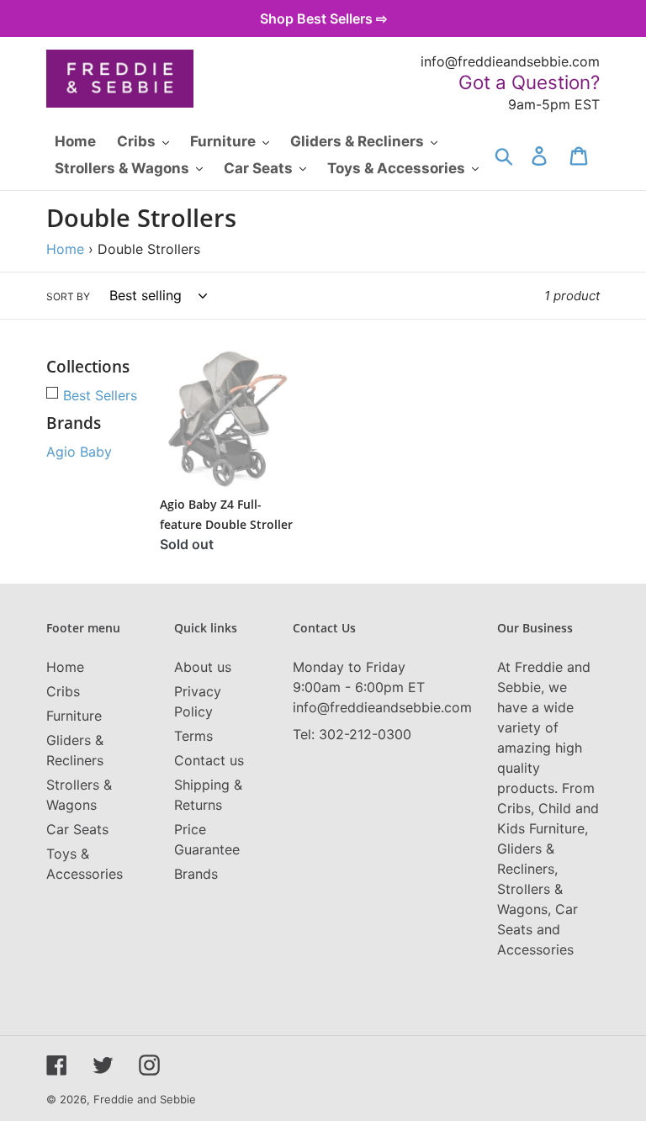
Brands (196, 873)
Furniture (74, 715)
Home (65, 249)
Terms (193, 735)
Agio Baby (79, 451)
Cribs (63, 691)
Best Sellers (100, 395)
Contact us (209, 760)
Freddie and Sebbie (144, 1099)
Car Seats (77, 829)
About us (202, 666)
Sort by (68, 296)
